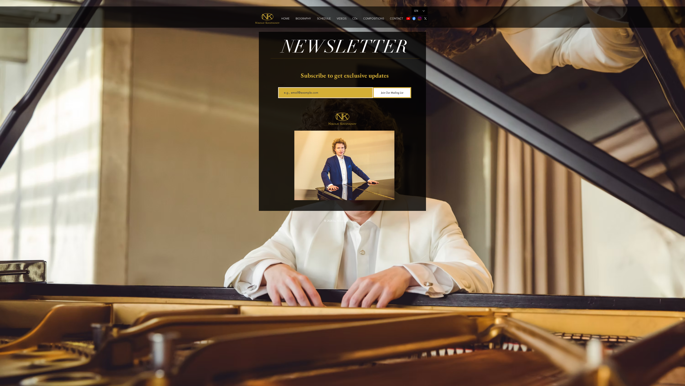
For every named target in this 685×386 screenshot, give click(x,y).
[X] (425, 18)
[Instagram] (419, 18)
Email (281, 84)
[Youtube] (408, 18)
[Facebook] (414, 18)
